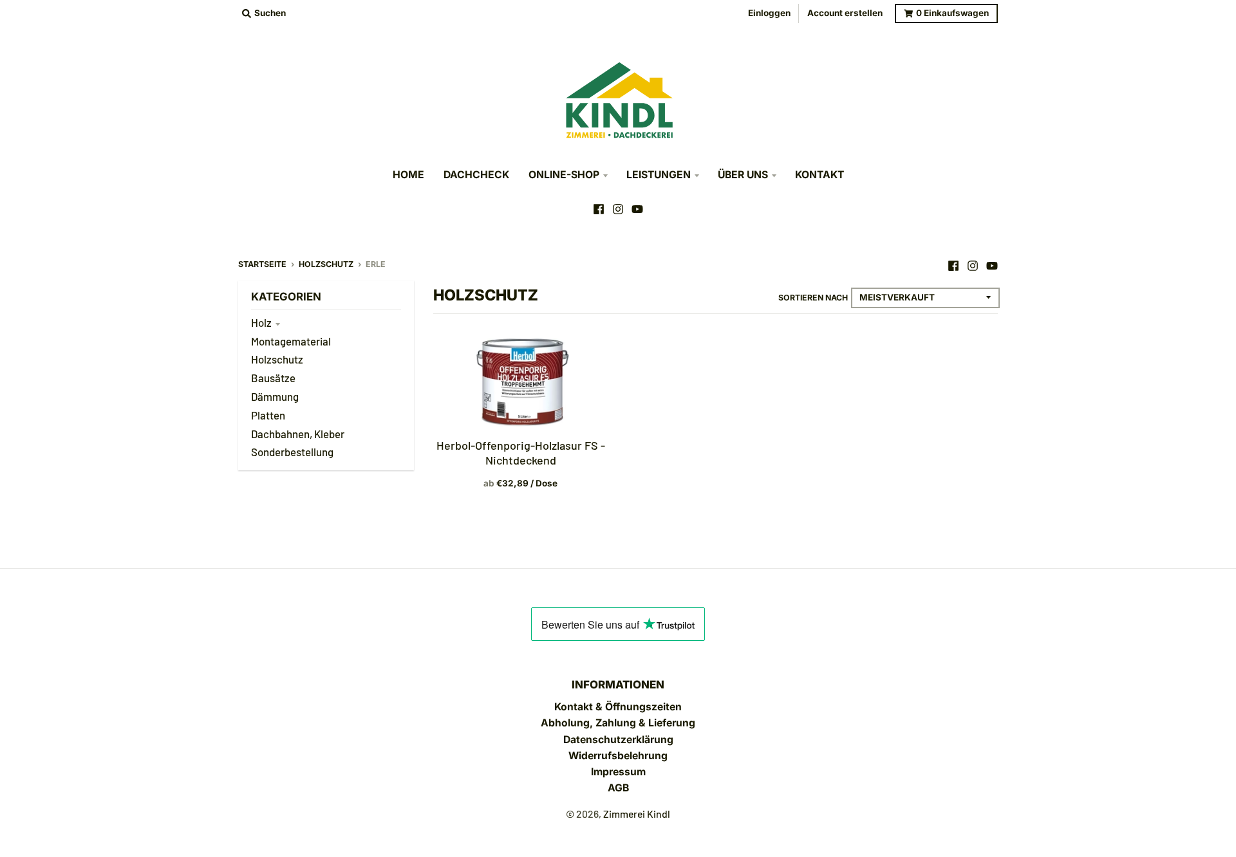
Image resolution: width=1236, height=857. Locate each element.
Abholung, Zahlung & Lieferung (618, 723)
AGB (618, 788)
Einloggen (769, 13)
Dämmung (275, 396)
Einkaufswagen (952, 13)
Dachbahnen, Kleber (297, 433)
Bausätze (273, 377)
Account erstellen (845, 13)
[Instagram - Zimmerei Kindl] (618, 209)
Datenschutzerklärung (618, 739)
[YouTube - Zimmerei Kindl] (637, 209)
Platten (268, 415)
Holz (261, 322)
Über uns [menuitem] (743, 175)
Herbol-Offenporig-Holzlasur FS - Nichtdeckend (520, 452)
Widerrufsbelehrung (618, 756)
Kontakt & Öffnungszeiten (618, 707)
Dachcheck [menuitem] (476, 175)
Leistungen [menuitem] (658, 175)
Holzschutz (326, 264)
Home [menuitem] (408, 175)
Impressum (618, 772)
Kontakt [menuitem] (819, 175)
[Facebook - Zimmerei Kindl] (598, 209)
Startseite (262, 264)
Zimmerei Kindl (636, 813)
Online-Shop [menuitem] (564, 175)
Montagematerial (291, 341)
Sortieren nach (813, 297)
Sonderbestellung (292, 451)
